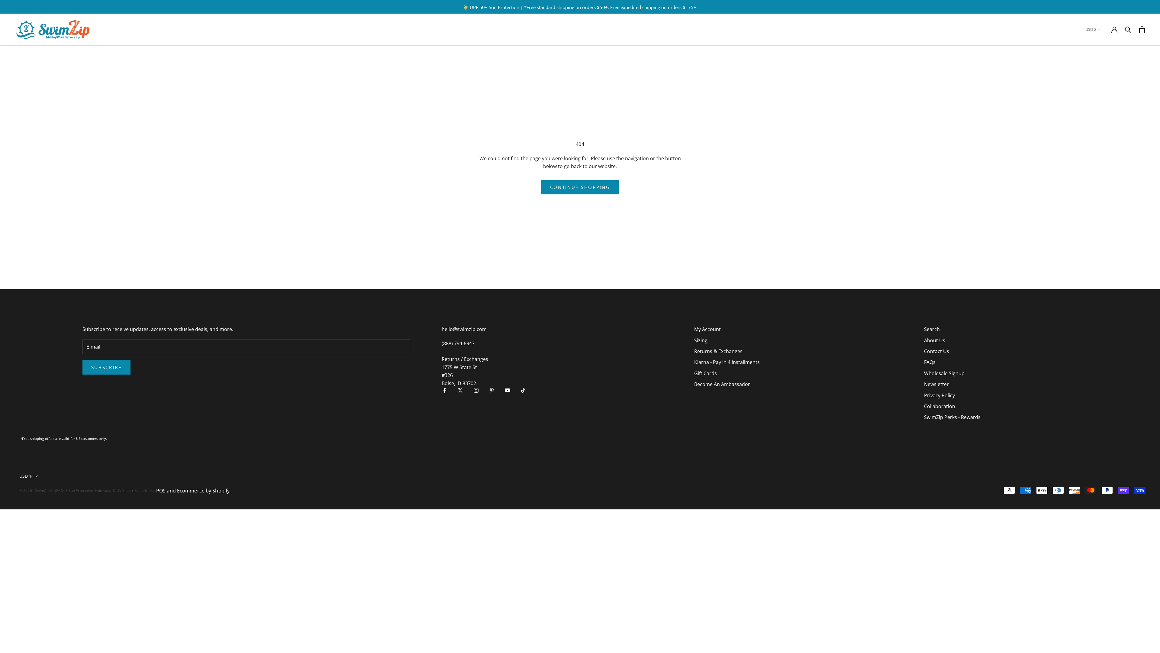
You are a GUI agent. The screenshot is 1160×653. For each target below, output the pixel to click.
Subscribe (106, 367)
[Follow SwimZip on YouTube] (507, 390)
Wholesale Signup (944, 373)
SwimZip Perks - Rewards (952, 417)
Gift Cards (705, 373)
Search (932, 329)
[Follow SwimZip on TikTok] (523, 390)
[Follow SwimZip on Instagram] (476, 390)
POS (161, 490)
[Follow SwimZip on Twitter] (460, 390)
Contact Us (936, 351)
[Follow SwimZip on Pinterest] (492, 390)
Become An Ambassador (722, 384)
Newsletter (936, 384)
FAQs (930, 362)
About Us (934, 340)
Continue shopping (580, 187)
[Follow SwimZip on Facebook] (445, 390)
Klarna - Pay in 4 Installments (727, 362)
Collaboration (939, 406)
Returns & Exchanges (718, 351)
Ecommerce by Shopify (203, 490)
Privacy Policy (939, 395)
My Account (707, 329)
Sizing (700, 340)
